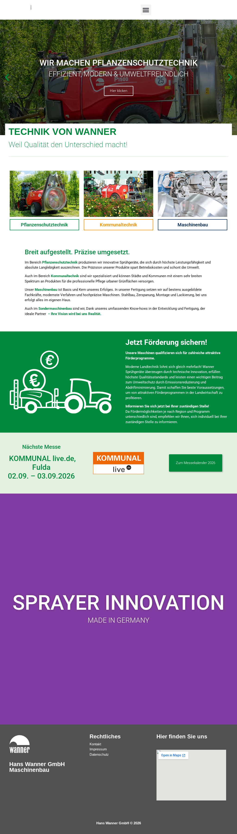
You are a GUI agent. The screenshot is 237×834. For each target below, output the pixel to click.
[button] (146, 10)
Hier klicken (118, 91)
